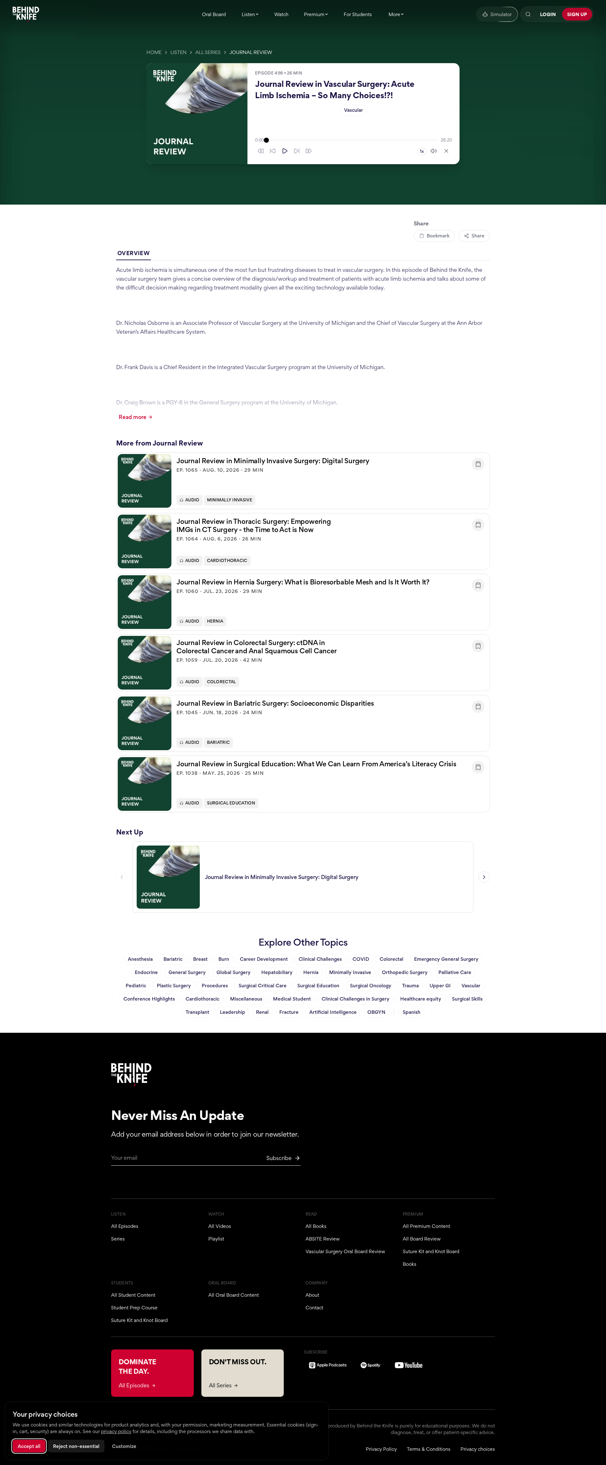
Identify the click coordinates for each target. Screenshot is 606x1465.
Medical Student (292, 999)
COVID (361, 959)
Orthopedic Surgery (405, 972)
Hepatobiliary (277, 972)
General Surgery (187, 972)
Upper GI (440, 986)
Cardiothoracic (227, 560)
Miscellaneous (246, 999)
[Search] (528, 14)
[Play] (284, 151)
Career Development (264, 959)
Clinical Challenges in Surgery (355, 999)
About (312, 1295)
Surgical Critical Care (263, 986)
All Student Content (133, 1295)
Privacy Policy (381, 1449)
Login (548, 14)
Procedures (215, 986)
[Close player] (446, 151)
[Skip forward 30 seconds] (308, 151)
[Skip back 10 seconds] (272, 151)
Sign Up (577, 14)
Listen (178, 52)
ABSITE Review (323, 1239)
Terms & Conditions (428, 1449)
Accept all (29, 1446)
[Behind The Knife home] (26, 14)
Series (118, 1239)
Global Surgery (234, 972)
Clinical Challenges (320, 959)
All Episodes (124, 1226)
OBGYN (376, 1012)
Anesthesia (140, 959)
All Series (208, 52)
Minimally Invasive (229, 500)
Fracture (289, 1012)
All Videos (219, 1226)
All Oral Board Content (233, 1295)
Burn (223, 959)
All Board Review (422, 1239)
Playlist (216, 1239)
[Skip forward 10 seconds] (296, 151)
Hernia (215, 621)
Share (478, 236)
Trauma (410, 986)
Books (409, 1264)
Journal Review (250, 52)
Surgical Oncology (370, 986)
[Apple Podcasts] (328, 1365)
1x (422, 151)
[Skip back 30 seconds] (260, 151)
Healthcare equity (420, 999)
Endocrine (146, 972)
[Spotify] (370, 1365)
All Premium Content (426, 1226)
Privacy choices (477, 1449)
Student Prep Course (134, 1308)
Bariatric (218, 742)
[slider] (352, 140)
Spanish (411, 1012)
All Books (316, 1226)
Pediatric (136, 986)
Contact (314, 1308)
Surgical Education (231, 803)
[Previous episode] (122, 877)
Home (154, 52)
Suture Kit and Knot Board (431, 1251)
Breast (200, 959)
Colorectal (221, 682)
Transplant (197, 1012)
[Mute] (433, 151)
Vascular (353, 110)
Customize (124, 1446)
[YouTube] (408, 1365)
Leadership (232, 1012)
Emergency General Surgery (446, 959)
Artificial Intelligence (333, 1012)
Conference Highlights (149, 999)
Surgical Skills (467, 999)
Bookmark (438, 236)
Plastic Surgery (174, 986)
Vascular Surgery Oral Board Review (345, 1251)
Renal (262, 1012)
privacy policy (116, 1431)
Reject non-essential (76, 1446)
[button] (303, 480)
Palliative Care (454, 972)
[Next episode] (484, 877)
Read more (132, 417)
